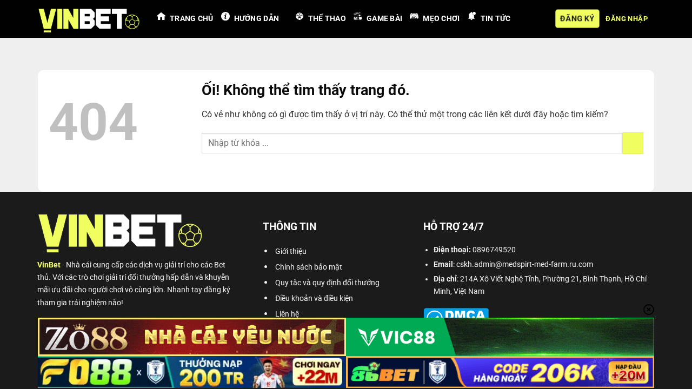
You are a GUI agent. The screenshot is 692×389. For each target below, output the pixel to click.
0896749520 (494, 249)
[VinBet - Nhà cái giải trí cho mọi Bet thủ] (89, 19)
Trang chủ (192, 18)
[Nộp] (632, 142)
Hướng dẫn (257, 18)
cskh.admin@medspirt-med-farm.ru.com (524, 264)
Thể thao (327, 18)
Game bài (384, 18)
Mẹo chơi (441, 18)
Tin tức (496, 18)
